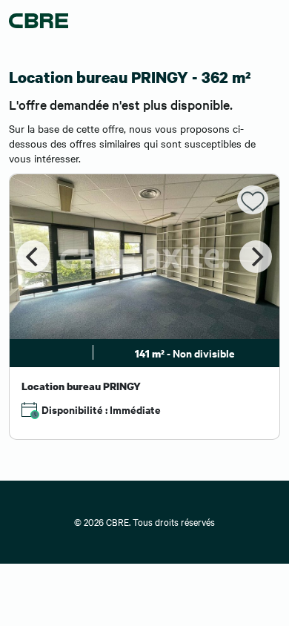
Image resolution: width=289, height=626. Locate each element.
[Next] (255, 256)
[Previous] (33, 256)
